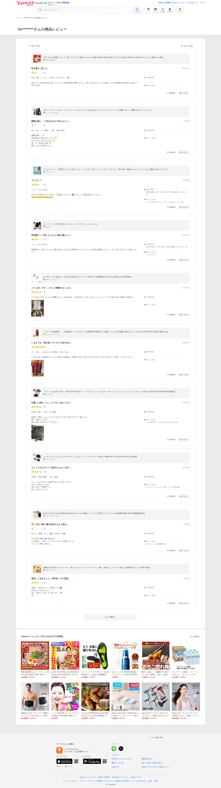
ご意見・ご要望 (152, 781)
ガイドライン (109, 781)
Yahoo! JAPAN (164, 3)
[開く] (37, 308)
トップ (18, 18)
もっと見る (194, 636)
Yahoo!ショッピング (88, 777)
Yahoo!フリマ (135, 777)
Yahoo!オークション (120, 777)
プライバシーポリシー (70, 781)
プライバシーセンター (87, 781)
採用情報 (126, 781)
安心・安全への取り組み (151, 763)
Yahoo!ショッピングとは (121, 759)
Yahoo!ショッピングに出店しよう (185, 3)
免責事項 (118, 781)
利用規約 (100, 781)
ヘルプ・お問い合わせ (138, 781)
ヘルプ (202, 3)
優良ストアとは (118, 763)
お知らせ (115, 767)
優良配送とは (147, 759)
